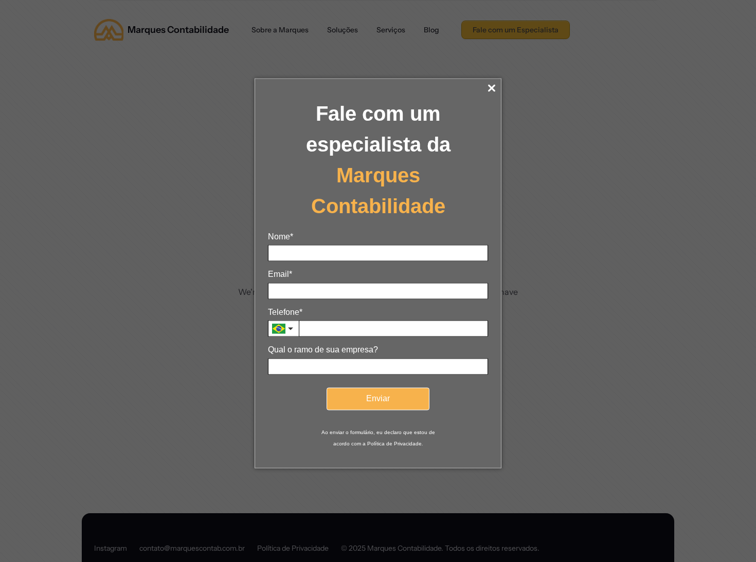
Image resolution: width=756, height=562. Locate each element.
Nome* (280, 236)
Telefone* (285, 311)
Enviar (378, 398)
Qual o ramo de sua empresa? (323, 349)
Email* (280, 274)
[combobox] (283, 329)
